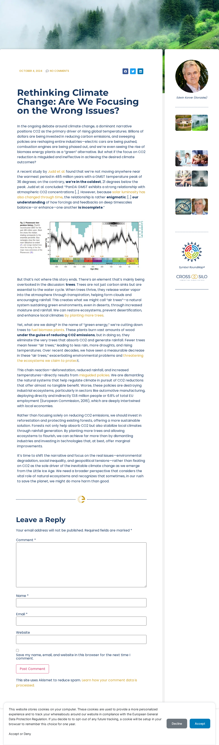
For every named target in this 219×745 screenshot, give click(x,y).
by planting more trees (84, 315)
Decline (177, 723)
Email (22, 614)
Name (22, 596)
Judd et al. (56, 171)
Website (23, 632)
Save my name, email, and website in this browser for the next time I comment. (73, 656)
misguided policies (94, 375)
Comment (26, 540)
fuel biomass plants (47, 329)
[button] (125, 71)
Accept (200, 723)
